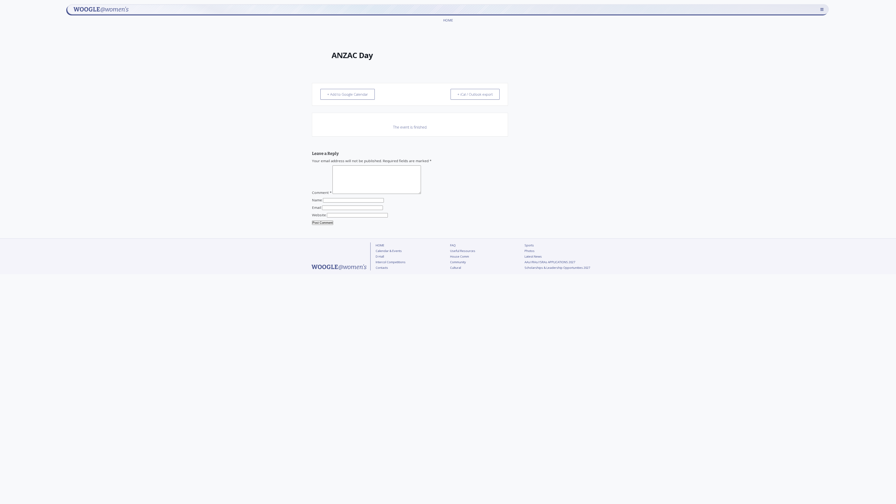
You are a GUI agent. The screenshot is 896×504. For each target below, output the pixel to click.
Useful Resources (462, 251)
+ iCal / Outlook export (475, 94)
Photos (530, 251)
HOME (448, 20)
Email (316, 207)
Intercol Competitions (391, 262)
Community (458, 262)
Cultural (455, 268)
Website (319, 215)
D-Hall (380, 256)
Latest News (533, 256)
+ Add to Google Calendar (347, 94)
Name (317, 200)
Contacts (382, 268)
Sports (529, 245)
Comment (322, 192)
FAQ (453, 245)
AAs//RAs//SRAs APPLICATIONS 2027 (550, 262)
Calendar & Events (389, 251)
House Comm (459, 256)
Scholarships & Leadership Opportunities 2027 (557, 268)
